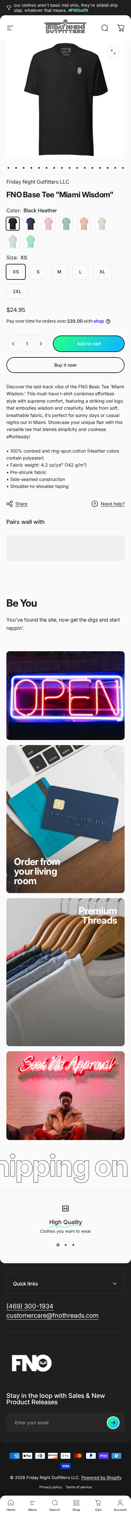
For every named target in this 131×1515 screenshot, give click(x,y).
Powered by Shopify (101, 1477)
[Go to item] (8, 168)
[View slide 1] (58, 1245)
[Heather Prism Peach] (84, 223)
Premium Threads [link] (98, 915)
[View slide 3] (73, 1245)
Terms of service (79, 1487)
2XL (17, 291)
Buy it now (65, 365)
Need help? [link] (113, 503)
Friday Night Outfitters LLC (37, 182)
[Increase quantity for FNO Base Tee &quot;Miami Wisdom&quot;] (40, 344)
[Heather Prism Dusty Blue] (66, 223)
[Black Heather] (12, 223)
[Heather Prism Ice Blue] (12, 241)
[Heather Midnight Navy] (30, 223)
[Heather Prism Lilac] (48, 223)
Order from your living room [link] (37, 871)
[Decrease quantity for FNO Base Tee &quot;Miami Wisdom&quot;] (13, 344)
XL (102, 271)
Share (21, 503)
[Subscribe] (113, 1422)
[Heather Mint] (30, 241)
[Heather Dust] (101, 223)
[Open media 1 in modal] (113, 52)
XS (16, 271)
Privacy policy (50, 1487)
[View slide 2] (65, 1245)
